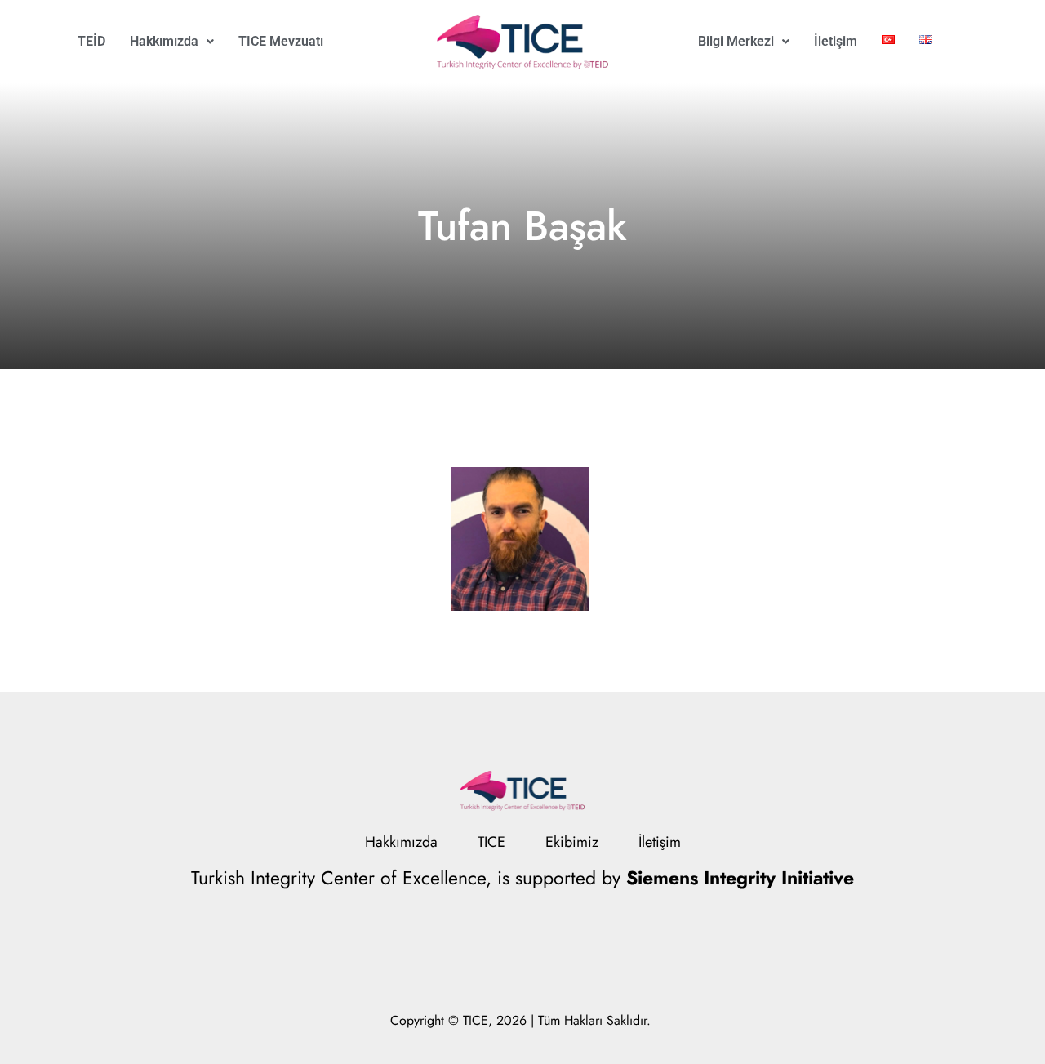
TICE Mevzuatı (280, 41)
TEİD (91, 41)
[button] (172, 41)
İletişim (835, 41)
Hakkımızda (164, 41)
